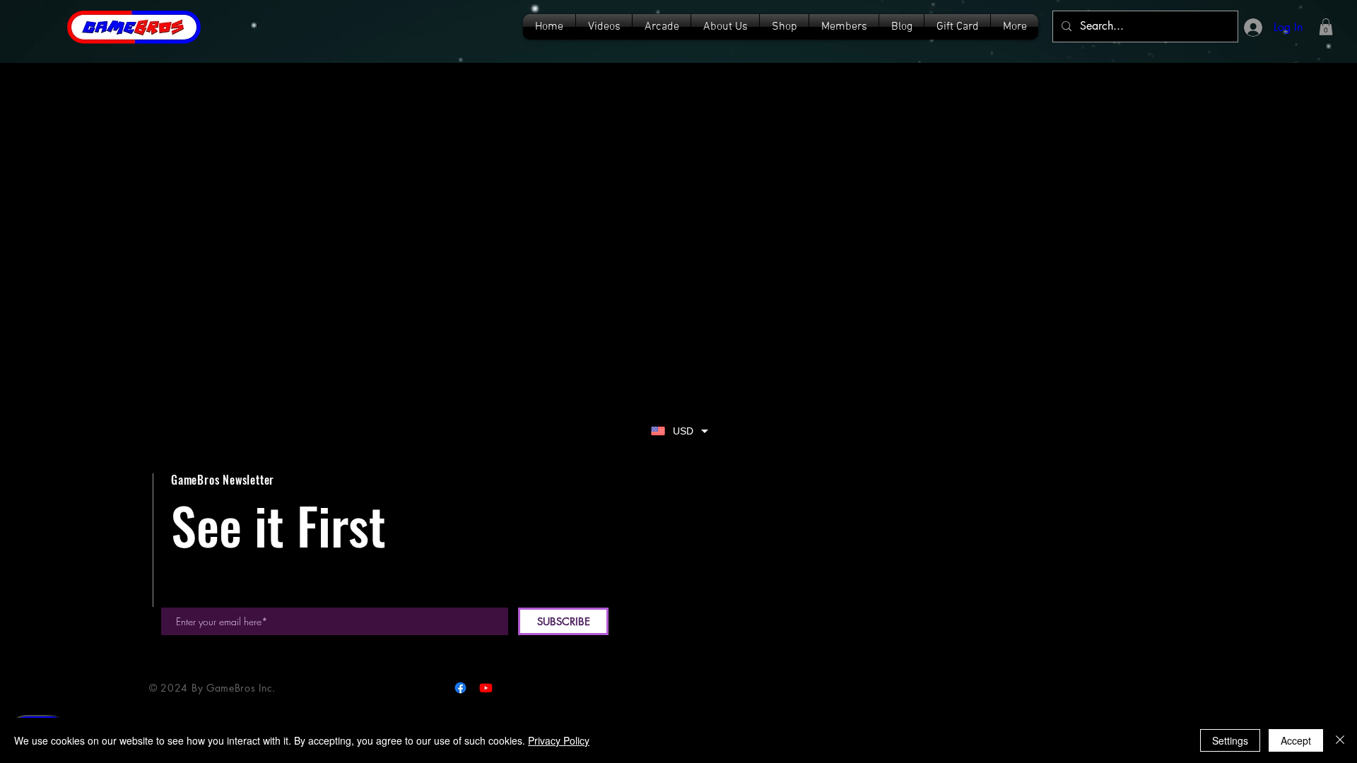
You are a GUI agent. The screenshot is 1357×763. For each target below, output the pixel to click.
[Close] (1340, 740)
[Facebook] (460, 687)
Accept (1296, 740)
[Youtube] (485, 687)
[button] (1326, 26)
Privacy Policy (558, 740)
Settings (1230, 740)
